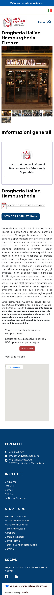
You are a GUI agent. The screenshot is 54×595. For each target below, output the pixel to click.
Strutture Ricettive (15, 516)
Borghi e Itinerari (14, 536)
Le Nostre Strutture (15, 498)
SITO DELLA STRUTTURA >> (20, 216)
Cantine (9, 549)
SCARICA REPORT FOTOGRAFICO (26, 205)
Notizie (9, 494)
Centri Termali (13, 540)
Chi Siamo (10, 482)
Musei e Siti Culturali (16, 524)
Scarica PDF (27, 348)
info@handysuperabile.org (24, 456)
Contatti (9, 490)
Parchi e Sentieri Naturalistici (21, 545)
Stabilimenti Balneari (17, 520)
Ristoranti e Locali (15, 528)
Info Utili (9, 486)
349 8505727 (16, 452)
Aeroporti (10, 532)
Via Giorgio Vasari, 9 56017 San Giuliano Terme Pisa (26, 462)
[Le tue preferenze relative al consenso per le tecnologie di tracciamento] (12, 592)
